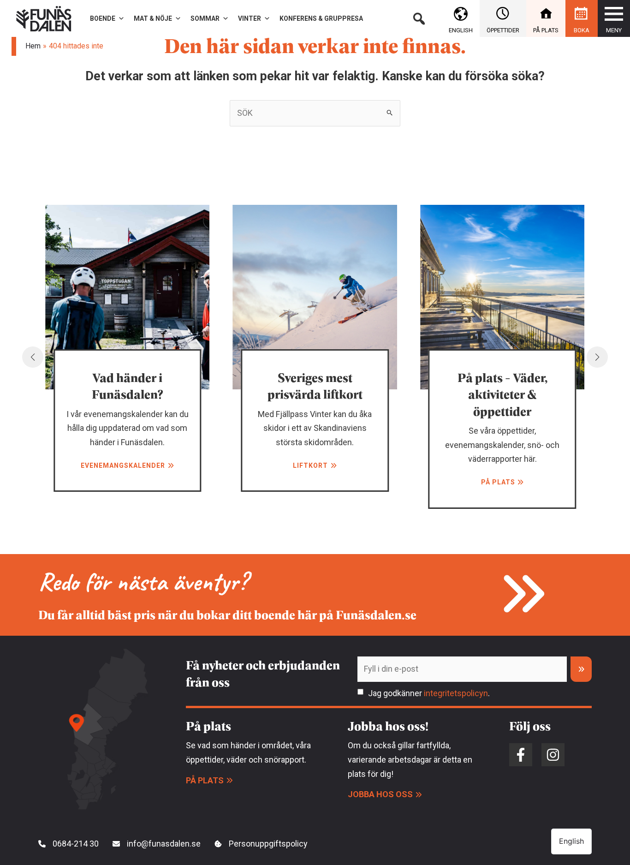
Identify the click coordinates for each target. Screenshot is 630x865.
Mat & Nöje (153, 18)
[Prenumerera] (581, 669)
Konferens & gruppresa (321, 18)
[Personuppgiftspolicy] (261, 844)
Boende (102, 18)
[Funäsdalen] (43, 18)
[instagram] (553, 754)
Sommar (205, 18)
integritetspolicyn (456, 693)
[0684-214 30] (68, 844)
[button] (419, 18)
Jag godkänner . (429, 693)
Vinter (249, 18)
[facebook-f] (520, 754)
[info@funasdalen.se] (157, 844)
